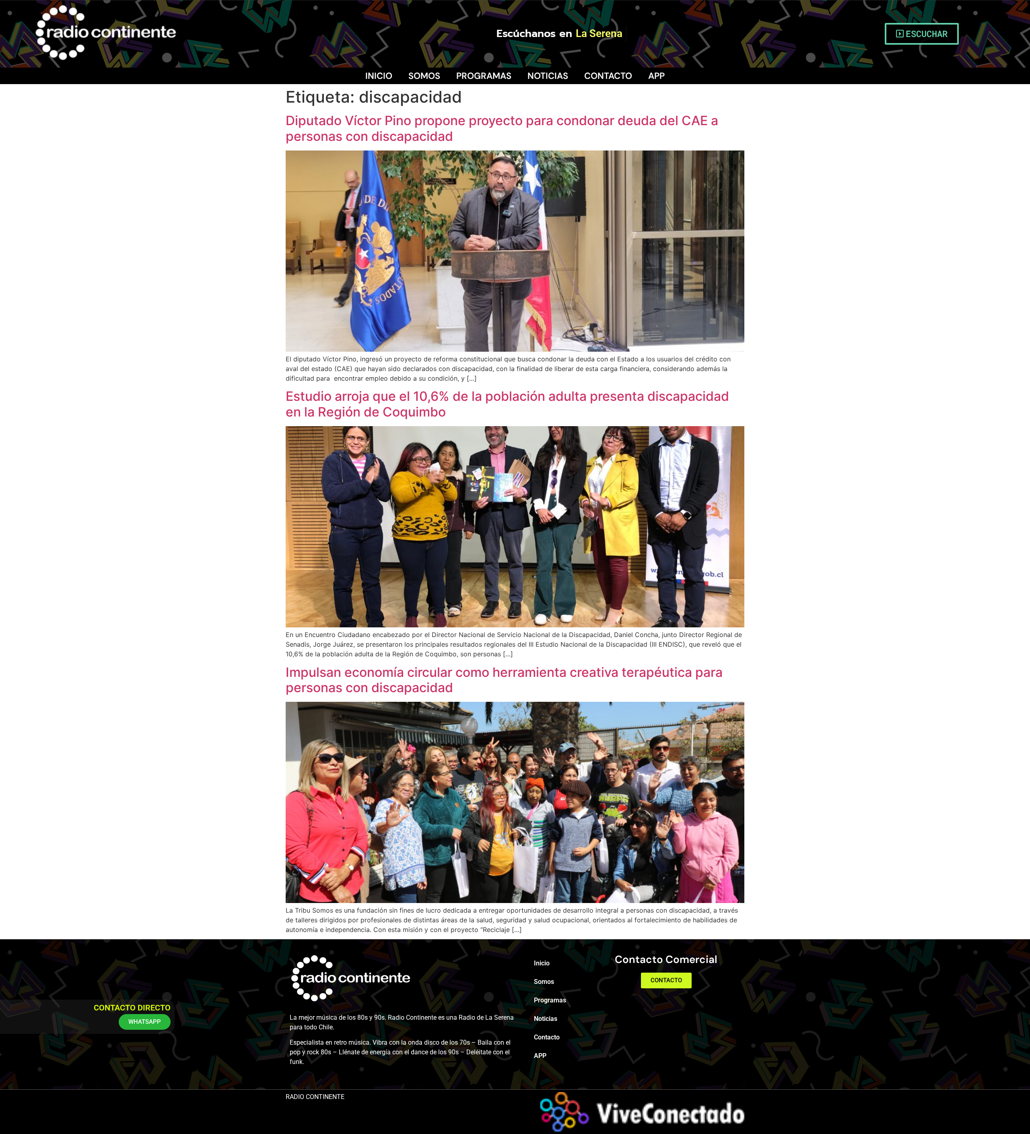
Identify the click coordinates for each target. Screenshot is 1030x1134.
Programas (483, 76)
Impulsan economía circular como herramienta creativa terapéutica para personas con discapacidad (504, 679)
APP (656, 76)
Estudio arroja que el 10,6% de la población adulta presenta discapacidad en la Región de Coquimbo (507, 403)
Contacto (608, 76)
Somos (424, 76)
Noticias (547, 76)
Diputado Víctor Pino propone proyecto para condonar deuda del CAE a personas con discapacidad (502, 128)
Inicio (378, 76)
